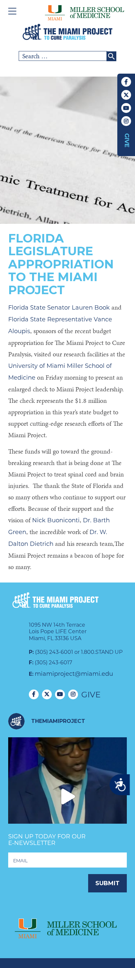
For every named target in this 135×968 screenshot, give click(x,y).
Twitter (126, 95)
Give (126, 140)
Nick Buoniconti (56, 520)
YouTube (126, 108)
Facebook (126, 82)
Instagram (126, 121)
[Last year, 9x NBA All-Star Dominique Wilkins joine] (67, 796)
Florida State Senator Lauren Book (59, 307)
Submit (107, 883)
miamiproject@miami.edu (74, 673)
